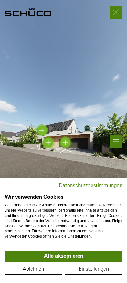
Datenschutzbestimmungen (90, 185)
